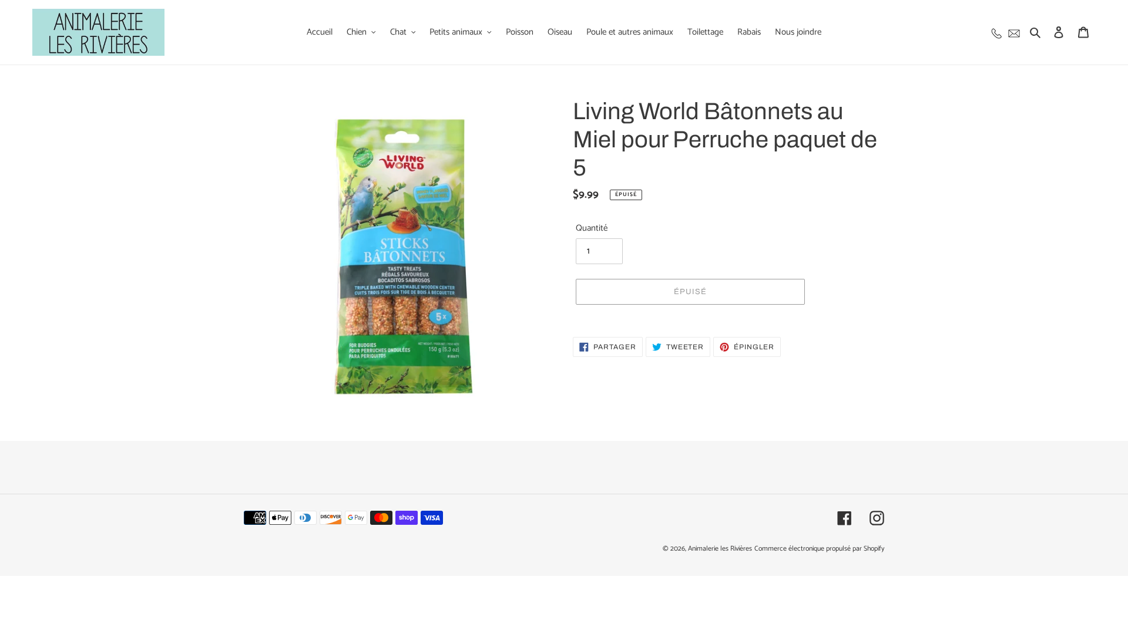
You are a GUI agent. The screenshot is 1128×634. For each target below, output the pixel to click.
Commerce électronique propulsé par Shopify (819, 548)
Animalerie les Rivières (720, 548)
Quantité (591, 228)
